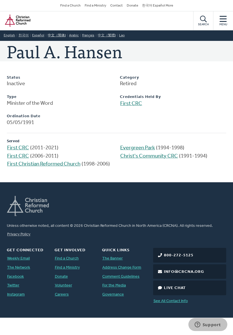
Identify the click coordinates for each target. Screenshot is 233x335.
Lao (122, 35)
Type (11, 97)
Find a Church (70, 5)
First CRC (131, 103)
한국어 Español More (157, 5)
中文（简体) (57, 35)
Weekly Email (18, 258)
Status (13, 78)
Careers (62, 294)
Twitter (13, 285)
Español (38, 35)
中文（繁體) (107, 35)
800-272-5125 (179, 255)
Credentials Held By (140, 97)
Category (129, 78)
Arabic (74, 35)
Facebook (15, 277)
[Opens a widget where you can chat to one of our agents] (207, 325)
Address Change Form (121, 267)
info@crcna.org (184, 272)
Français (88, 35)
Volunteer (63, 285)
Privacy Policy (18, 234)
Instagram (16, 294)
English (9, 35)
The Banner (112, 258)
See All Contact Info (170, 301)
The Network (18, 267)
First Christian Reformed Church (43, 164)
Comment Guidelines (121, 277)
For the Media (114, 285)
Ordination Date (23, 116)
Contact (116, 5)
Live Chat (175, 288)
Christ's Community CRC (149, 156)
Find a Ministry (95, 5)
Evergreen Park (137, 148)
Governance (113, 294)
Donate (132, 5)
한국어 (23, 35)
